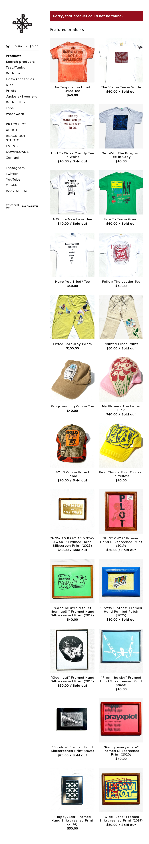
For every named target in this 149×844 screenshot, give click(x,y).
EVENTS (12, 146)
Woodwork (15, 114)
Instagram (15, 168)
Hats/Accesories (20, 79)
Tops (10, 108)
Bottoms (13, 73)
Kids (9, 85)
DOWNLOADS (17, 152)
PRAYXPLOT (16, 124)
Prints (11, 90)
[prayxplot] (22, 23)
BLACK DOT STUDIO (16, 138)
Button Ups (15, 102)
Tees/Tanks (15, 67)
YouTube (13, 179)
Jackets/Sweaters (21, 96)
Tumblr (12, 185)
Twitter (12, 174)
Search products (20, 61)
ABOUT (12, 130)
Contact (12, 157)
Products (13, 56)
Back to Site (16, 191)
